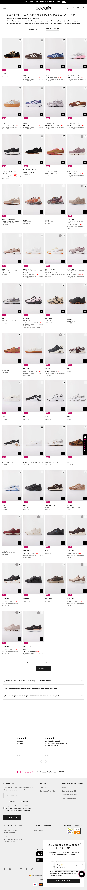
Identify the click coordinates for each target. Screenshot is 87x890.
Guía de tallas (38, 830)
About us (43, 787)
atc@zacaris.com (9, 833)
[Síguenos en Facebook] (4, 869)
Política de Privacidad (48, 791)
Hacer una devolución (69, 798)
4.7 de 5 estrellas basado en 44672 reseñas (53, 772)
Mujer (13, 801)
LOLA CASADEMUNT (30, 169)
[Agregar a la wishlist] (20, 40)
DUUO (25, 220)
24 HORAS (26, 598)
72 (59, 662)
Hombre (25, 801)
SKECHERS (5, 170)
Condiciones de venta (69, 794)
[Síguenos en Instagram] (15, 869)
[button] (41, 761)
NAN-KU (4, 73)
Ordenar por (52, 29)
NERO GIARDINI (50, 505)
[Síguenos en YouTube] (26, 869)
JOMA (3, 269)
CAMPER (70, 319)
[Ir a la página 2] (66, 662)
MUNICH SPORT (50, 269)
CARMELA (70, 505)
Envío (64, 787)
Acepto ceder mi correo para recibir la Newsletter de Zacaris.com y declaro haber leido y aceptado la (64, 873)
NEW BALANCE (50, 122)
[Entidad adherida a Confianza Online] (74, 831)
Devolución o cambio (69, 791)
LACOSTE (26, 368)
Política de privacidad (55, 875)
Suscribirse (12, 817)
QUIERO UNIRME (63, 881)
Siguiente (43, 668)
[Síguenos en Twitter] (10, 869)
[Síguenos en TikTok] (32, 869)
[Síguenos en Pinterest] (21, 869)
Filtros (33, 29)
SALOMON (26, 319)
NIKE (68, 368)
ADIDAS (26, 74)
